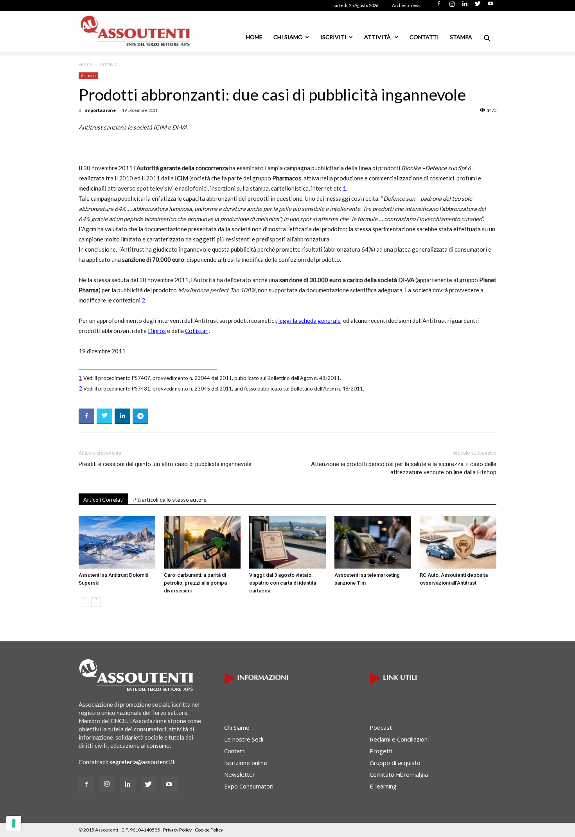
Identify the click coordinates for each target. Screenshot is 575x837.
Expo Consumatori (248, 786)
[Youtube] (490, 6)
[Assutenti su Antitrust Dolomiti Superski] (117, 542)
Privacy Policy (177, 830)
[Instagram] (452, 6)
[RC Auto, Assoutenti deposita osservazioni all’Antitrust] (458, 542)
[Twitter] (477, 6)
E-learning (383, 786)
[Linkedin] (465, 6)
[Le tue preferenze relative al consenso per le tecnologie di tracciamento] (13, 823)
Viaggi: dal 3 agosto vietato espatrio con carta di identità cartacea (282, 583)
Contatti (424, 37)
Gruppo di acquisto (395, 763)
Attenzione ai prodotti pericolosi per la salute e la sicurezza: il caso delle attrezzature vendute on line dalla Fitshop (403, 468)
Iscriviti (333, 37)
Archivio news (406, 5)
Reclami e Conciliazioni (399, 739)
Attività (378, 37)
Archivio (88, 75)
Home (254, 37)
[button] (487, 39)
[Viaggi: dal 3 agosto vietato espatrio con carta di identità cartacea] (287, 542)
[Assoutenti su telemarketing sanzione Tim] (372, 542)
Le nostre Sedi (243, 739)
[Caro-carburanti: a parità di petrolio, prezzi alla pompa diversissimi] (202, 542)
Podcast (381, 727)
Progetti (381, 751)
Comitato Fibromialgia (399, 774)
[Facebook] (439, 6)
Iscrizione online (245, 763)
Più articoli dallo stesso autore (170, 499)
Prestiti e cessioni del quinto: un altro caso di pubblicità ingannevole (165, 464)
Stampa (461, 37)
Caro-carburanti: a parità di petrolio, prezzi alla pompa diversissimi (195, 583)
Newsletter (239, 774)
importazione (100, 110)
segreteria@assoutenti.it (142, 761)
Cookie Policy (209, 830)
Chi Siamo (288, 37)
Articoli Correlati (103, 499)
